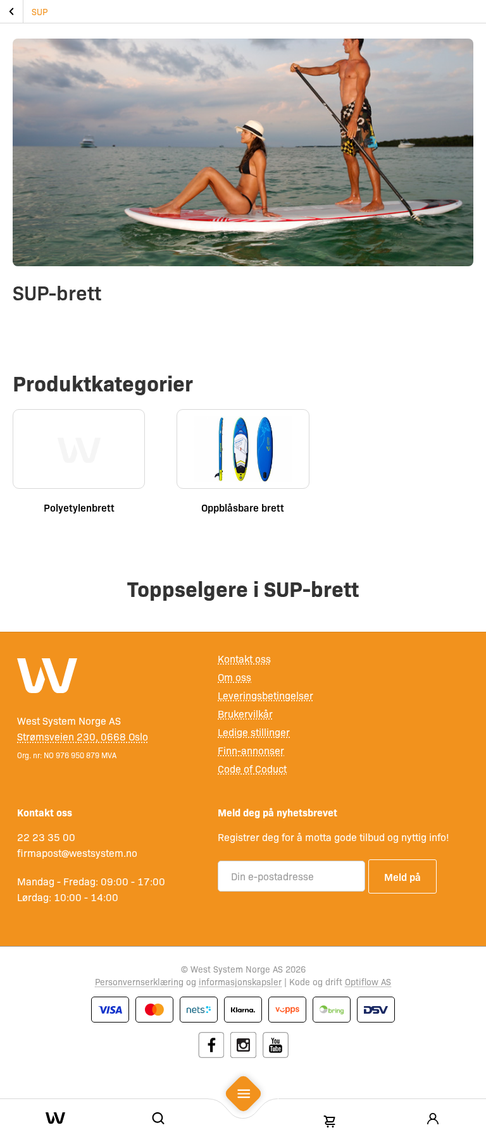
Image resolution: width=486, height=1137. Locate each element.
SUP (39, 11)
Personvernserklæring (139, 981)
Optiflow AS (368, 981)
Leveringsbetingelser (265, 695)
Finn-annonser (251, 750)
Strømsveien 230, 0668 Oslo (82, 736)
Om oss (234, 677)
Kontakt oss (244, 658)
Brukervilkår (245, 713)
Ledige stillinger (254, 732)
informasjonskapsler (240, 981)
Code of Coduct (252, 768)
